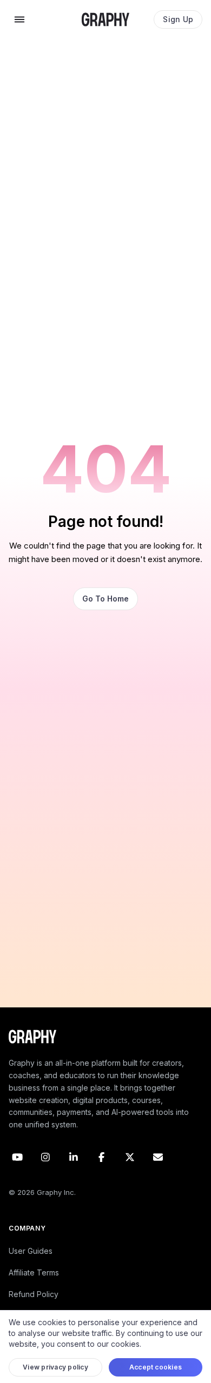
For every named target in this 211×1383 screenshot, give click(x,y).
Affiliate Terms (34, 1272)
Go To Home (105, 598)
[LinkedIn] (73, 1157)
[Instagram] (45, 1157)
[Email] (158, 1157)
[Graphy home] (105, 19)
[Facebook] (101, 1157)
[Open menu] (19, 19)
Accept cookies (155, 1367)
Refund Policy (33, 1294)
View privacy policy (55, 1367)
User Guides (30, 1250)
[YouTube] (17, 1157)
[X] (130, 1157)
